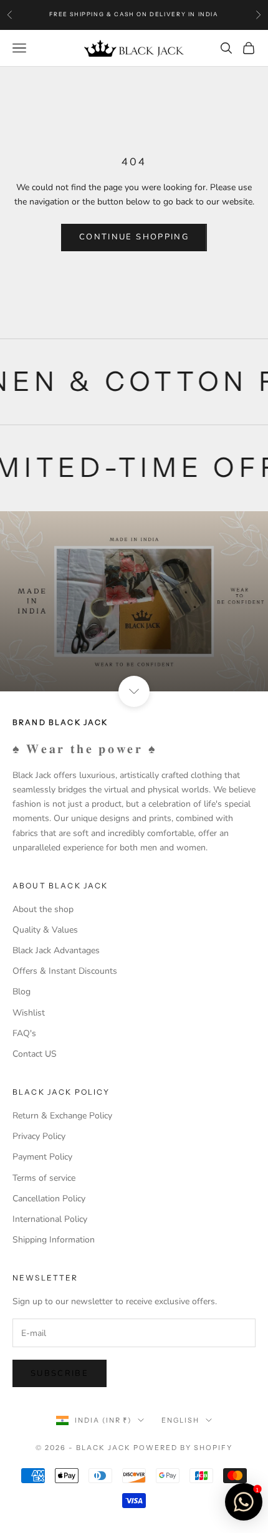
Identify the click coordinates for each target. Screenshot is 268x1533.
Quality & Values (45, 930)
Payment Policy (42, 1157)
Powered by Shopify (182, 1447)
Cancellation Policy (48, 1198)
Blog (21, 991)
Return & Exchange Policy (62, 1116)
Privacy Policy (38, 1136)
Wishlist (28, 1013)
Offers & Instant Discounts (64, 971)
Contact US (34, 1054)
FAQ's (24, 1033)
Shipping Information (53, 1240)
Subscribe (60, 1373)
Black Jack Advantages (56, 950)
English (180, 1420)
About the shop (43, 909)
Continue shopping (134, 237)
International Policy (49, 1219)
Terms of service (43, 1178)
